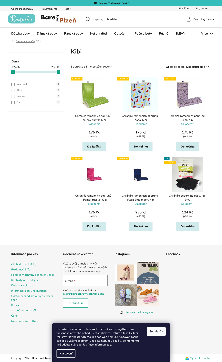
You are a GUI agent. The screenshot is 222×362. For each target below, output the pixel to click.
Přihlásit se (75, 303)
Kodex (15, 305)
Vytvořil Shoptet (200, 358)
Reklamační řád (49, 9)
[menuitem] (20, 33)
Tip (37, 102)
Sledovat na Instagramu (139, 312)
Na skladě (37, 84)
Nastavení (65, 354)
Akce (37, 90)
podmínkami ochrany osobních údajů (83, 294)
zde (109, 345)
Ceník (14, 316)
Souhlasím (156, 331)
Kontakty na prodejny (24, 280)
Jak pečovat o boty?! (23, 310)
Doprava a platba (21, 285)
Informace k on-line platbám (29, 291)
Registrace (201, 8)
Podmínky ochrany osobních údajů (32, 275)
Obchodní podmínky (22, 9)
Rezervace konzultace (24, 321)
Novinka (37, 96)
